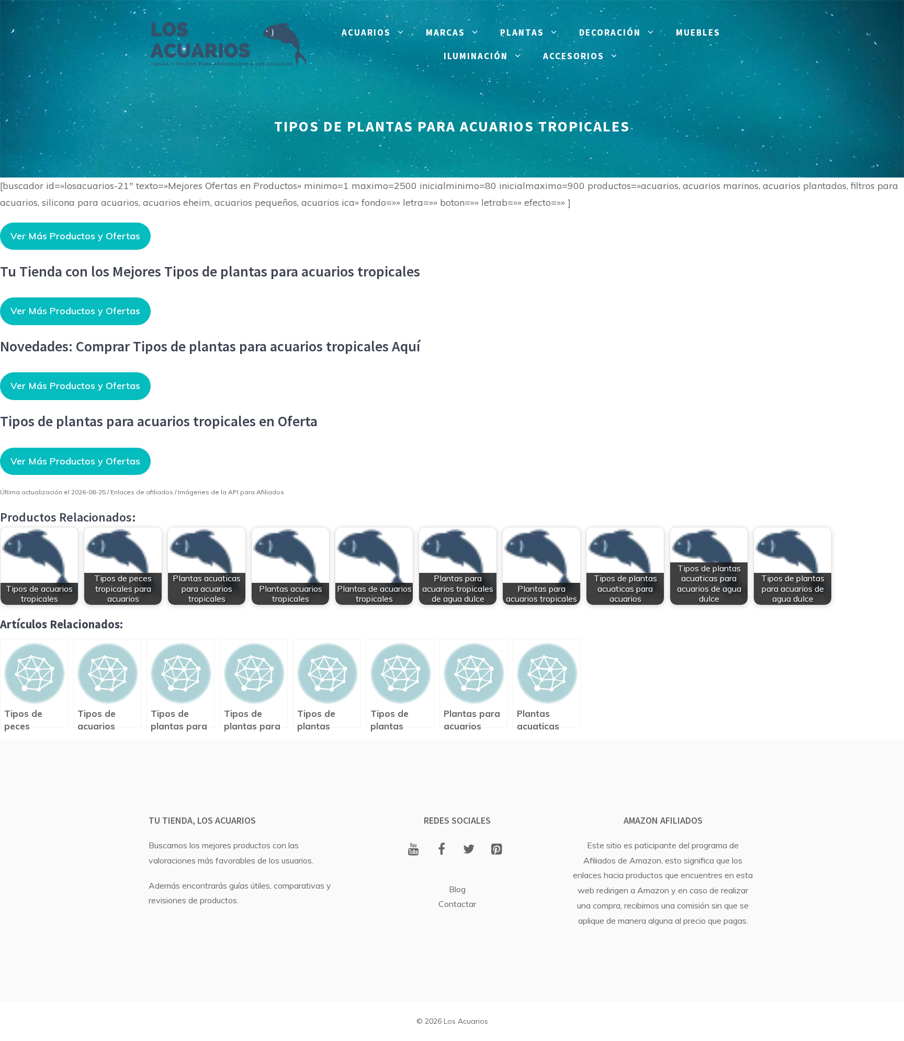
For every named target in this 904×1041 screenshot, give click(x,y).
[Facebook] (441, 850)
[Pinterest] (496, 850)
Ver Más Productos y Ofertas (75, 236)
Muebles (698, 32)
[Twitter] (469, 850)
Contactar (457, 904)
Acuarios (366, 32)
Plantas (522, 32)
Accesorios (573, 56)
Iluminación (476, 56)
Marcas (445, 32)
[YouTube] (413, 850)
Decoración (610, 32)
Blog (457, 889)
